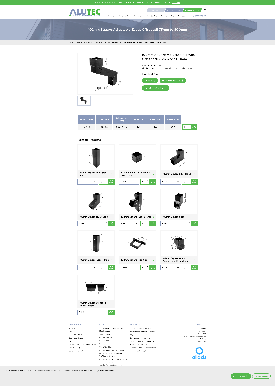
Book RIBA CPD (75, 335)
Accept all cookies (240, 376)
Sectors (164, 16)
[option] (105, 73)
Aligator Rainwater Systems (141, 335)
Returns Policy (74, 348)
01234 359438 (200, 16)
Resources (138, 16)
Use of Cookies (105, 347)
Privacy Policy (105, 344)
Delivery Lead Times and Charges (82, 344)
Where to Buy (124, 16)
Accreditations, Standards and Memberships (111, 329)
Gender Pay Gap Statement (110, 365)
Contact (181, 16)
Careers (72, 332)
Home (71, 42)
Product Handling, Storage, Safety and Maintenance (113, 360)
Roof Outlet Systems (138, 344)
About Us (72, 328)
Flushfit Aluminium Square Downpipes (108, 42)
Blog (172, 16)
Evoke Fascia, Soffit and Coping (143, 341)
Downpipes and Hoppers (140, 338)
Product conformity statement (111, 350)
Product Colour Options (139, 351)
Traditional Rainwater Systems (142, 332)
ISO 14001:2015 (105, 341)
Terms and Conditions (108, 334)
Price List (148, 80)
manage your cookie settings (102, 371)
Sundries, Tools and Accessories (143, 348)
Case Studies (151, 16)
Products (111, 16)
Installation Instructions (154, 88)
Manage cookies (261, 376)
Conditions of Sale (76, 351)
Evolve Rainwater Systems (140, 328)
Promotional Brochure (171, 80)
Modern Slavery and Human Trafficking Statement (110, 355)
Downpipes (88, 42)
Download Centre (76, 338)
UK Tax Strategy (106, 337)
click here (176, 2)
